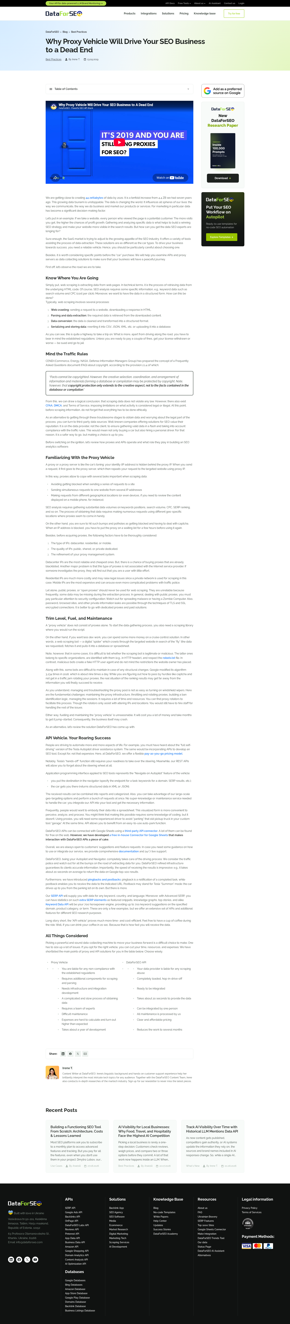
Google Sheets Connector (212, 1229)
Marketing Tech (117, 1238)
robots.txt (169, 657)
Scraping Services (119, 1242)
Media (112, 1221)
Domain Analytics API (77, 1255)
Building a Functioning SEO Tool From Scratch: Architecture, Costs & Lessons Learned (77, 1131)
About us (198, 3)
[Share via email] (85, 1054)
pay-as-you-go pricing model (163, 753)
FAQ (200, 1212)
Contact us (229, 3)
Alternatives (204, 1255)
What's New (193, 1166)
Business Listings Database (80, 1310)
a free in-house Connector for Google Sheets (138, 835)
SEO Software (117, 1216)
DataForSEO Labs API (77, 1225)
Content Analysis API (76, 1259)
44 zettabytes (94, 197)
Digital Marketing (118, 1233)
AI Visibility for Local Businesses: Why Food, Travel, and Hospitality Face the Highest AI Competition (144, 1131)
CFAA (49, 405)
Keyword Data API (57, 904)
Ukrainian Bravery (207, 1216)
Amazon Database (75, 1289)
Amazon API (71, 1246)
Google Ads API (73, 1212)
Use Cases (56, 1166)
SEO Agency (116, 1212)
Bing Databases (73, 1284)
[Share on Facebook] (70, 1054)
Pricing (184, 13)
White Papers (160, 1216)
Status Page (204, 1246)
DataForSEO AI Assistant (211, 1251)
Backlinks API (72, 1216)
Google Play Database (77, 1297)
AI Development (118, 1246)
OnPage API (71, 1221)
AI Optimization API (75, 1263)
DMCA (58, 405)
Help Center (160, 1221)
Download (223, 178)
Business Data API (75, 1242)
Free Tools (183, 3)
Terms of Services (251, 1212)
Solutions (168, 13)
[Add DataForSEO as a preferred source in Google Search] (222, 91)
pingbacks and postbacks (104, 879)
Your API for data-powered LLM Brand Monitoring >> (76, 3)
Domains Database (75, 1302)
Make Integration (207, 1233)
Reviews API (72, 1229)
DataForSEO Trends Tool (211, 1238)
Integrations (149, 13)
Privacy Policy (249, 1208)
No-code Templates (164, 1212)
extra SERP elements (93, 900)
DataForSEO (52, 32)
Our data (202, 1242)
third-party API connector (141, 831)
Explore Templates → (221, 237)
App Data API (72, 1238)
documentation (129, 851)
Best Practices (79, 32)
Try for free (234, 13)
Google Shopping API (77, 1251)
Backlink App (116, 1208)
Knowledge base (205, 13)
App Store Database (76, 1293)
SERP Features (206, 1221)
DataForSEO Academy (165, 1233)
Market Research (118, 1229)
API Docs (170, 3)
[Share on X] (78, 1054)
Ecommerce (116, 1225)
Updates (158, 1225)
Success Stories (162, 1229)
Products (129, 13)
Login (241, 3)
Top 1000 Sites (206, 1225)
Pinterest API (72, 1233)
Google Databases (75, 1280)
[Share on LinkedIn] (63, 1054)
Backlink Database (75, 1306)
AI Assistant (215, 3)
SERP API (57, 895)
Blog (65, 32)
